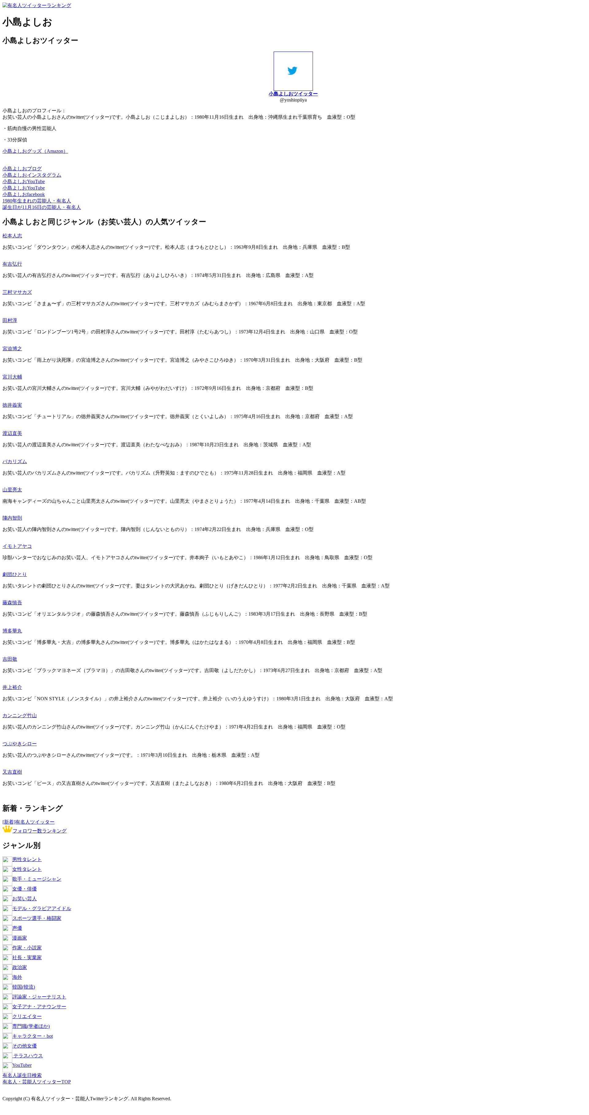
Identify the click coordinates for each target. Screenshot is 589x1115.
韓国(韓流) (23, 987)
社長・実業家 (27, 957)
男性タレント (27, 859)
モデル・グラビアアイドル (41, 908)
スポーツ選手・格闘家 (36, 918)
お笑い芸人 (24, 898)
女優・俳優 (24, 888)
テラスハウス (27, 1055)
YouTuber (22, 1065)
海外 (17, 977)
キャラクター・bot (32, 1036)
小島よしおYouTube (23, 181)
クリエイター (27, 1016)
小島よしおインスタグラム (31, 175)
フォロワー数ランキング (40, 830)
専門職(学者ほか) (31, 1026)
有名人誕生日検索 (22, 1075)
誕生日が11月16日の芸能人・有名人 (41, 207)
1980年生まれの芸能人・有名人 (36, 200)
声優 (17, 928)
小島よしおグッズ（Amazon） (35, 151)
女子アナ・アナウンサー (39, 1006)
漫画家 (19, 937)
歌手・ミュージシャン (36, 879)
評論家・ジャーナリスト (39, 996)
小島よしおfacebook (23, 194)
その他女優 (24, 1045)
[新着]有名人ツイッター (28, 822)
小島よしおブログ (22, 168)
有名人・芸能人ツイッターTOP (36, 1081)
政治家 (19, 967)
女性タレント (27, 869)
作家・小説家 (27, 947)
